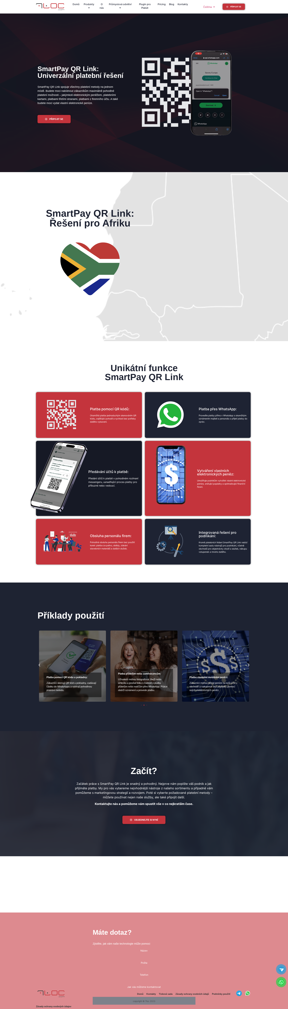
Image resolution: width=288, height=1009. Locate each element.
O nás (102, 6)
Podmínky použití (221, 994)
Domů (76, 4)
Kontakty (183, 4)
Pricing (162, 4)
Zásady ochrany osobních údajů (156, 974)
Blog (171, 4)
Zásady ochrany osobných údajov (53, 1006)
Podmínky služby (179, 974)
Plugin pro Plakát (145, 6)
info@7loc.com (117, 962)
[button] (39, 665)
